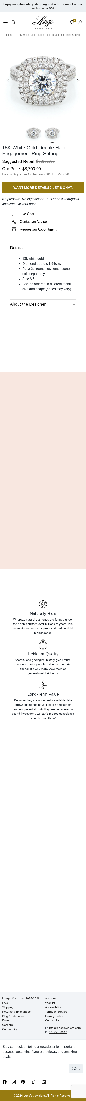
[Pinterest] (23, 1081)
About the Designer (28, 304)
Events (6, 1020)
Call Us (14, 362)
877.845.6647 (58, 1032)
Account (50, 998)
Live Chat (27, 214)
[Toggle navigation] (5, 23)
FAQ (5, 1002)
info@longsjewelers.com (65, 1027)
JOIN (76, 1069)
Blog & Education (13, 1016)
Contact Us (52, 1020)
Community (9, 1029)
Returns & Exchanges (16, 1011)
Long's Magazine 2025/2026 (21, 998)
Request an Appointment (38, 229)
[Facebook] (5, 1081)
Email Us (43, 362)
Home (9, 34)
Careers (7, 1025)
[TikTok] (33, 1081)
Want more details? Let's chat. (43, 188)
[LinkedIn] (44, 1081)
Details (16, 247)
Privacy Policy (54, 1016)
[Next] (77, 80)
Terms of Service (56, 1011)
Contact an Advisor (34, 221)
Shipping (8, 1007)
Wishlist (50, 1002)
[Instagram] (14, 1081)
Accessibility (53, 1007)
